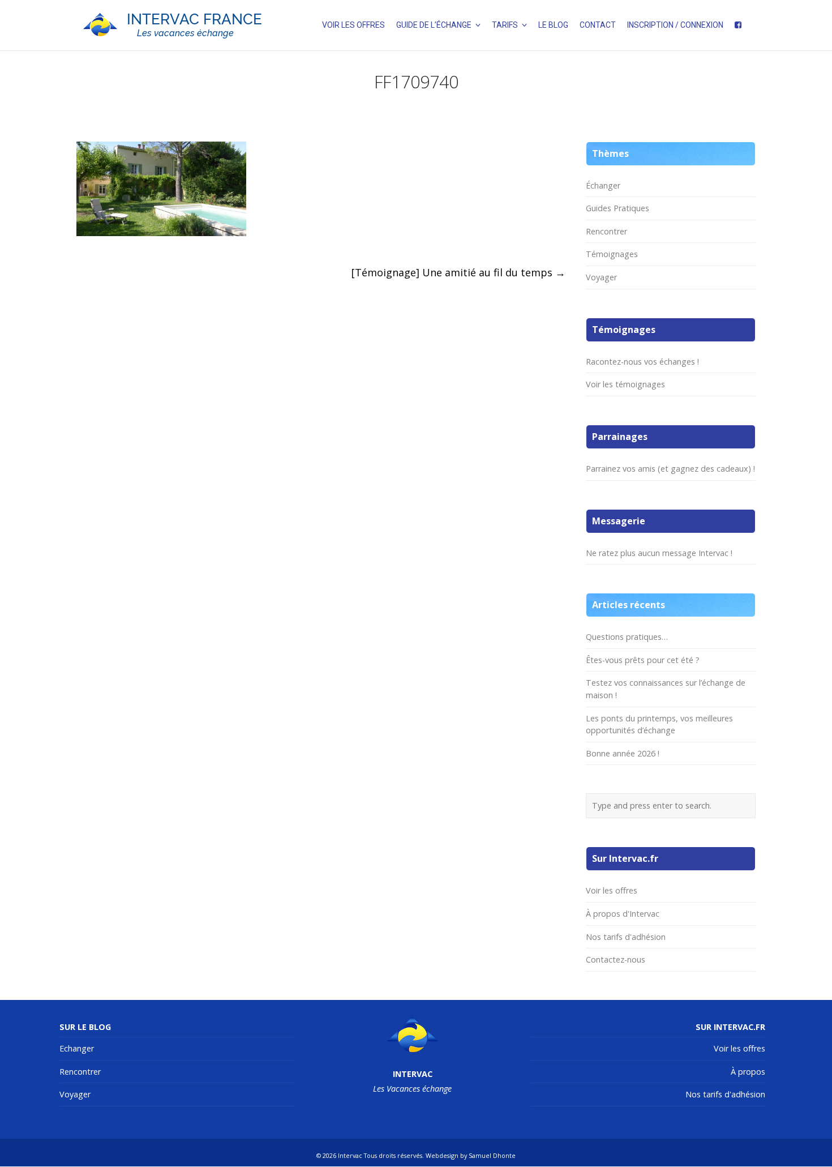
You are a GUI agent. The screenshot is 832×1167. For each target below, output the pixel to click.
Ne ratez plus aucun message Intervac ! (659, 553)
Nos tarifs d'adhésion (626, 936)
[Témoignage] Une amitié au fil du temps (458, 272)
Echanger (76, 1048)
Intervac (350, 1155)
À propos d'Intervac (622, 913)
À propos (748, 1071)
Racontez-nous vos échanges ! (642, 361)
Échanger (603, 185)
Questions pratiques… (627, 636)
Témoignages (612, 254)
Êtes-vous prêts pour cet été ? (643, 660)
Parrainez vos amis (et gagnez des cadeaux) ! (670, 468)
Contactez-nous (615, 959)
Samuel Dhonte (492, 1155)
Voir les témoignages (625, 384)
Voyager (601, 277)
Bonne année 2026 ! (622, 753)
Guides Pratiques (617, 208)
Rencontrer (606, 231)
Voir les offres (611, 890)
